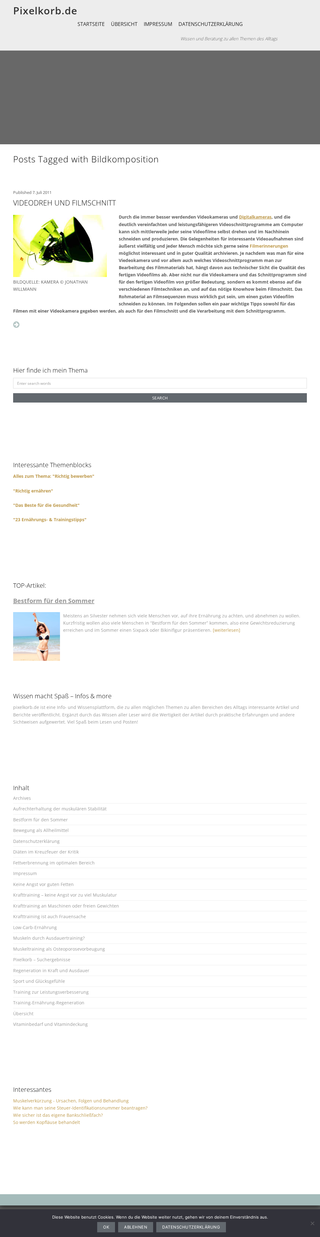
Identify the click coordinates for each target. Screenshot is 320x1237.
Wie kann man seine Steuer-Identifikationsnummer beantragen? (80, 1108)
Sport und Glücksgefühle (39, 981)
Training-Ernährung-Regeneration (48, 1003)
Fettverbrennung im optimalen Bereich (54, 863)
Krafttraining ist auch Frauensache (49, 916)
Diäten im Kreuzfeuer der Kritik (46, 852)
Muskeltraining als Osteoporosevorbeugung (59, 949)
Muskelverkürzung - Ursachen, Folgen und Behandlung (71, 1101)
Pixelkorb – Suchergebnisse (41, 959)
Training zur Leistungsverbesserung (51, 992)
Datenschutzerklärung (210, 24)
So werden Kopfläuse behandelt (46, 1122)
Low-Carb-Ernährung (35, 927)
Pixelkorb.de (45, 10)
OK (106, 1227)
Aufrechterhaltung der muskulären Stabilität (60, 809)
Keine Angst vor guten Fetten (43, 884)
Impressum (158, 24)
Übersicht (124, 24)
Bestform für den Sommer (40, 820)
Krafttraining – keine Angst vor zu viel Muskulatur (65, 895)
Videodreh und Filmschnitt (64, 203)
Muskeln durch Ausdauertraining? (49, 938)
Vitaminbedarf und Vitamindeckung (50, 1024)
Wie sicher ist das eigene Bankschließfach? (58, 1115)
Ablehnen (135, 1227)
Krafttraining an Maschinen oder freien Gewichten (66, 906)
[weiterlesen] (226, 630)
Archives (22, 798)
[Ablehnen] (312, 1223)
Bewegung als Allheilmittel (41, 830)
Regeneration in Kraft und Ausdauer (51, 970)
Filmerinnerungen (269, 246)
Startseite (91, 24)
